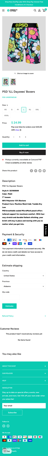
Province (5, 281)
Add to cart (24, 145)
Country (5, 271)
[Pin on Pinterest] (35, 170)
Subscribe (12, 412)
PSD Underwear (9, 97)
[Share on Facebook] (31, 170)
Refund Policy (8, 316)
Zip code (5, 292)
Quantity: (6, 137)
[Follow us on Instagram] (8, 426)
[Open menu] (3, 10)
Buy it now (24, 152)
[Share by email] (44, 170)
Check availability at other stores (18, 163)
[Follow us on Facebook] (3, 426)
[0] (44, 10)
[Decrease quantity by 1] (13, 137)
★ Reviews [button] (46, 230)
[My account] (39, 10)
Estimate (9, 306)
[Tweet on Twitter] (40, 170)
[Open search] (35, 10)
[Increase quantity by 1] (25, 137)
